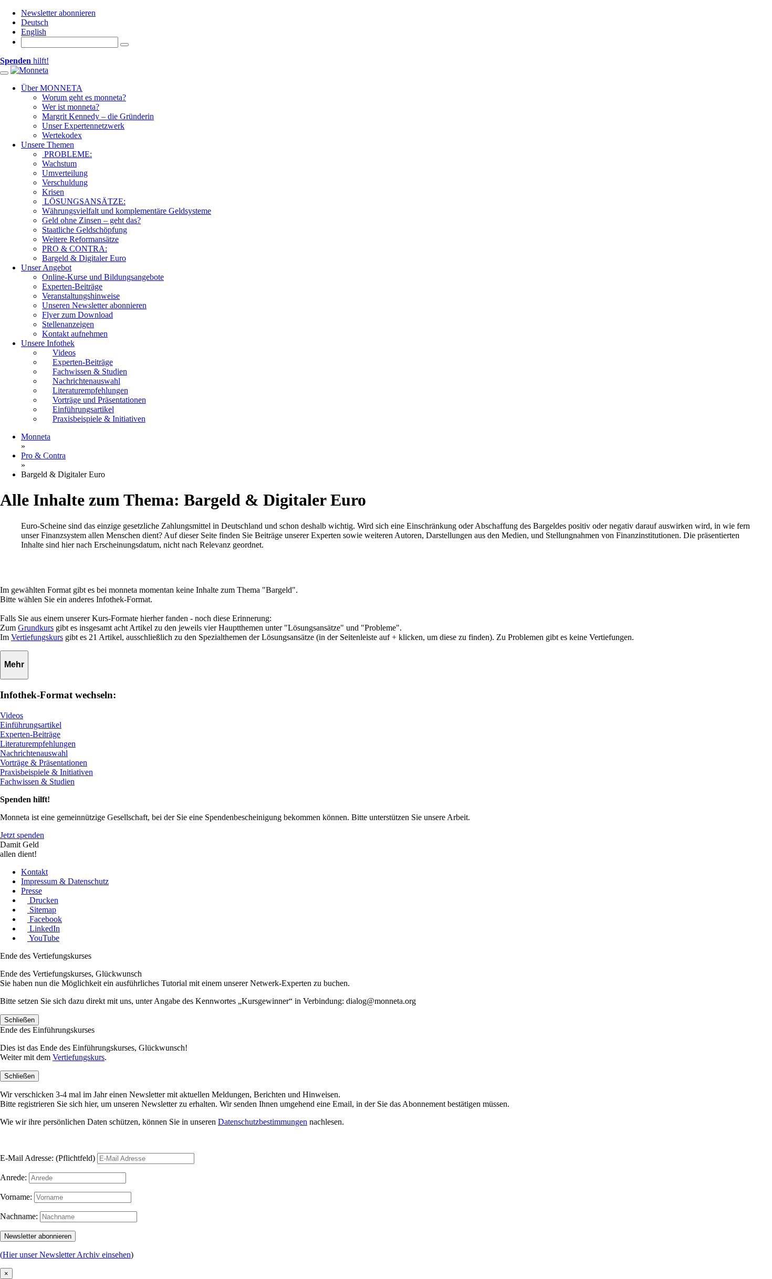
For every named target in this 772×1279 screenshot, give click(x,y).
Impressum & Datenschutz (65, 881)
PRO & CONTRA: (74, 248)
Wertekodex (62, 135)
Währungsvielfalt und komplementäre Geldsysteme (126, 210)
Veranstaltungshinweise (81, 295)
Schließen (19, 1020)
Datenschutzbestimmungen (262, 1121)
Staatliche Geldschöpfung (84, 229)
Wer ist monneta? (70, 106)
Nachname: (19, 1216)
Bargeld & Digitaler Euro (84, 258)
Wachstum (59, 163)
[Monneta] (29, 70)
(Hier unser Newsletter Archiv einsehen (65, 1254)
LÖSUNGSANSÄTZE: (84, 201)
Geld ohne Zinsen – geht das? (91, 220)
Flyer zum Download (77, 314)
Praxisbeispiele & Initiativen (46, 772)
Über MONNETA (51, 87)
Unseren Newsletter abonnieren (94, 305)
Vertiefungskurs (37, 637)
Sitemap (41, 909)
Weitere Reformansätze (80, 239)
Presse (31, 890)
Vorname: (16, 1196)
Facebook (44, 919)
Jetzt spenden (22, 835)
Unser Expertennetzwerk (83, 125)
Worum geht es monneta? (84, 97)
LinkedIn (43, 928)
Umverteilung (65, 173)
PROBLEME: (67, 154)
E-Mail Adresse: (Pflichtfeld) (47, 1158)
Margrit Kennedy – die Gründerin (98, 116)
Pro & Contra (43, 455)
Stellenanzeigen (68, 324)
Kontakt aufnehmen (75, 333)
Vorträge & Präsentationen (43, 762)
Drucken (42, 900)
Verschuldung (65, 182)
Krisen (53, 191)
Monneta (35, 436)
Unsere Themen (47, 144)
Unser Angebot (46, 267)
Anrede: (13, 1177)
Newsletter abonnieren (58, 12)
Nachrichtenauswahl (34, 753)
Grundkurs (36, 627)
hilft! (24, 60)
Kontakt (34, 871)
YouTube (43, 938)
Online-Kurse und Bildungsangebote (103, 276)
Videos (11, 715)
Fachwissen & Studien (37, 781)
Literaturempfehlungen (38, 743)
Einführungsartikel (30, 724)
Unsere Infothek (48, 343)
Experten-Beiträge (72, 286)
